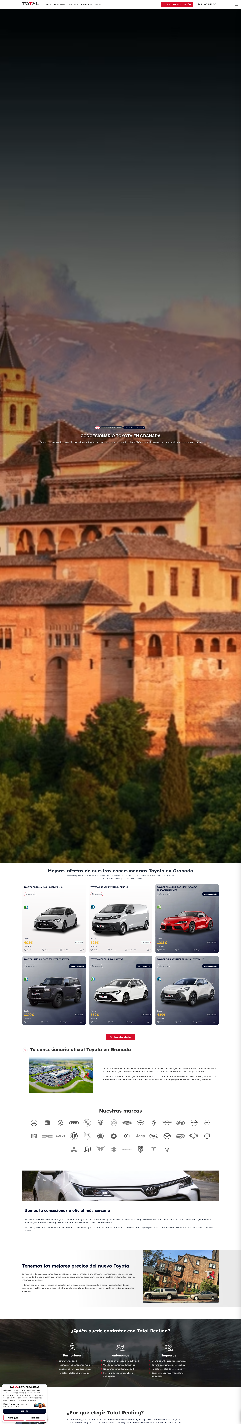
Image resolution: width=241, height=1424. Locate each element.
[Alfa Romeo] (74, 1136)
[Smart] (113, 1136)
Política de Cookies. (11, 1406)
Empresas (73, 4)
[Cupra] (100, 1149)
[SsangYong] (193, 1136)
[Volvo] (207, 1136)
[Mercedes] (34, 1122)
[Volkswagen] (60, 1122)
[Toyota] (140, 1122)
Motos (98, 4)
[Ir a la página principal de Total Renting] (97, 427)
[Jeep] (140, 1136)
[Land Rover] (153, 1136)
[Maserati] (167, 1149)
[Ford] (127, 1122)
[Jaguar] (127, 1149)
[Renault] (153, 1122)
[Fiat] (34, 1136)
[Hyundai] (180, 1122)
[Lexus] (127, 1136)
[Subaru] (180, 1136)
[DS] (87, 1136)
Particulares (60, 4)
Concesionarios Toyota (134, 428)
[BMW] (87, 1122)
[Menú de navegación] (236, 4)
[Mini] (167, 1122)
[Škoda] (100, 1136)
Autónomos (86, 4)
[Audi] (74, 1122)
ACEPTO (24, 1411)
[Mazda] (167, 1136)
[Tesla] (153, 1149)
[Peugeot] (100, 1122)
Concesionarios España (111, 428)
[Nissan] (193, 1122)
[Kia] (60, 1136)
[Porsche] (140, 1149)
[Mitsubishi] (74, 1149)
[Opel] (207, 1122)
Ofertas (47, 4)
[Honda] (87, 1149)
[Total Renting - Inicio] (30, 4)
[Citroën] (113, 1122)
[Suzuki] (113, 1149)
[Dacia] (47, 1136)
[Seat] (47, 1122)
